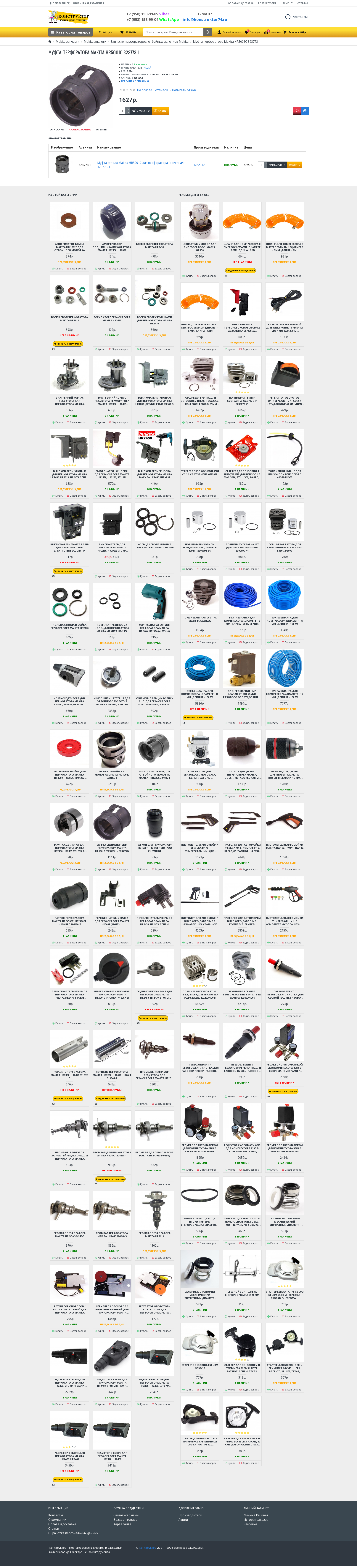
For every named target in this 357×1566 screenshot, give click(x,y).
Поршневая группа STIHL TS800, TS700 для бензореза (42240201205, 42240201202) (199, 994)
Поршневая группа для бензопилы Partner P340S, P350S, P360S (285, 547)
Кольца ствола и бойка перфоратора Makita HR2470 (70, 626)
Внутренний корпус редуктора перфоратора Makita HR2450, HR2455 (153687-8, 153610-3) (112, 401)
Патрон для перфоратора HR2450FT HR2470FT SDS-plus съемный (154, 848)
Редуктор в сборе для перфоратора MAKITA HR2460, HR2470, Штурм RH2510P (154, 1382)
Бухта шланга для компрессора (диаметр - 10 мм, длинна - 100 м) (199, 694)
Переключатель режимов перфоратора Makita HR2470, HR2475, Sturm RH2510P (69, 994)
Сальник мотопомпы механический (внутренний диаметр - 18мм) (284, 1221)
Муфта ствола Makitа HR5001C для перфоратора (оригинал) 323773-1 (140, 165)
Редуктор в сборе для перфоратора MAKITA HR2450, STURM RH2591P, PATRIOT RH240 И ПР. (112, 1382)
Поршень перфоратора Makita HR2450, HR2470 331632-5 (70, 1075)
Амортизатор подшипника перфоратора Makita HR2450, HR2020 (112, 247)
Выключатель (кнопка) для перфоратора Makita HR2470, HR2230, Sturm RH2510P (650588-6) (111, 474)
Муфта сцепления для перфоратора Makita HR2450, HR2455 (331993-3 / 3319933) (69, 848)
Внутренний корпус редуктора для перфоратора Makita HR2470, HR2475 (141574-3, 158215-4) (69, 401)
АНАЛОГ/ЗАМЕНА (80, 129)
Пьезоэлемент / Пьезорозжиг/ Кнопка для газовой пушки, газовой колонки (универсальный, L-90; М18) (242, 1068)
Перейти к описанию (135, 81)
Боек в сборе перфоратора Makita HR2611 (112, 319)
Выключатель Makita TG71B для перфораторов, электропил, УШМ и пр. (69, 547)
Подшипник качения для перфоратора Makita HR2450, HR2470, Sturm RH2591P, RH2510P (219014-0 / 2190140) (154, 994)
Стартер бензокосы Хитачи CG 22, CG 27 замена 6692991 (200, 473)
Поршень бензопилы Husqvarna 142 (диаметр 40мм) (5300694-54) (200, 547)
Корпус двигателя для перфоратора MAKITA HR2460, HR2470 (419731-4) (155, 628)
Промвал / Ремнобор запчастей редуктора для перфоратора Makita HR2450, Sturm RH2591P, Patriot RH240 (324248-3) (69, 1155)
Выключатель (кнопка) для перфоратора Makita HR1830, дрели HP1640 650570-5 (154, 401)
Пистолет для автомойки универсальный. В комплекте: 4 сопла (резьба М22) (285, 921)
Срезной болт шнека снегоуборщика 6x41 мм (242, 1293)
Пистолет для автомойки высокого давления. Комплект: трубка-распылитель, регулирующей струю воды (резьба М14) (242, 921)
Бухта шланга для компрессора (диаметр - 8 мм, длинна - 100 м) (285, 621)
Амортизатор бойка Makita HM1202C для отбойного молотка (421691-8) (69, 247)
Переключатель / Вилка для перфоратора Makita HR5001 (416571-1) (111, 921)
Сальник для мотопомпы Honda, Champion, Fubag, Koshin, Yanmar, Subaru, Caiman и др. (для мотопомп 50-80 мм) (242, 1221)
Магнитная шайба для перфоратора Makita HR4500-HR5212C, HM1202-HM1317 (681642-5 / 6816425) (69, 774)
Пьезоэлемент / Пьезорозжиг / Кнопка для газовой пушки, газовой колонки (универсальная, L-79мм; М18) (200, 1068)
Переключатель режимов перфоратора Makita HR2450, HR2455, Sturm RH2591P (154, 921)
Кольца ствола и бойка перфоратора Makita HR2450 (154, 546)
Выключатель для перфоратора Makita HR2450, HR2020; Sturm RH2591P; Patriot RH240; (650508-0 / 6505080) (112, 547)
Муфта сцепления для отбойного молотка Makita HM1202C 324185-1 (154, 774)
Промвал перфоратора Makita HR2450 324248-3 (70, 1235)
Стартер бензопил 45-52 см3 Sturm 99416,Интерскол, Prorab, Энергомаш (284, 1295)
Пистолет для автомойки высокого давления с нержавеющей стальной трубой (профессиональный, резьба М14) (199, 921)
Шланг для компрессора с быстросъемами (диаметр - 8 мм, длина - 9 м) (284, 247)
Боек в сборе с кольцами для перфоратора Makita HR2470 (154, 320)
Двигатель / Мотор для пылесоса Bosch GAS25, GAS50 (199, 247)
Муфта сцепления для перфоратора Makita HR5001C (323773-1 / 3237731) (112, 848)
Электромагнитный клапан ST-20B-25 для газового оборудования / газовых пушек (242, 694)
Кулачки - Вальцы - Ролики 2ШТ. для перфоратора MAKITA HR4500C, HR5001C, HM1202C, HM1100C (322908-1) (154, 701)
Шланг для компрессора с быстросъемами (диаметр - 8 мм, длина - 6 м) (242, 247)
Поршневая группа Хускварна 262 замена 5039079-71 (242, 401)
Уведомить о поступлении (68, 343)
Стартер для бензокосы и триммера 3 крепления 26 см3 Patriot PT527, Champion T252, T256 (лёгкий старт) (200, 1441)
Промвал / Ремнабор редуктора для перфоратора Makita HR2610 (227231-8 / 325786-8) (154, 1075)
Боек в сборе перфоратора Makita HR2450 (154, 245)
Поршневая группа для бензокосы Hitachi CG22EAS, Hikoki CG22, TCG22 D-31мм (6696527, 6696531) (200, 401)
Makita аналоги (95, 42)
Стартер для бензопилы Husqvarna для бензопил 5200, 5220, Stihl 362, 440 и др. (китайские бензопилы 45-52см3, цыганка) (242, 474)
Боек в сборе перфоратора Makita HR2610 (69, 319)
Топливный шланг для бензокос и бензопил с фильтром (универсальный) (284, 474)
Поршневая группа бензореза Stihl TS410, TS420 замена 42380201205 (242, 994)
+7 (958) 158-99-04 (152, 19)
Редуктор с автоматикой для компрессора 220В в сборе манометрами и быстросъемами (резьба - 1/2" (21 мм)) (285, 1068)
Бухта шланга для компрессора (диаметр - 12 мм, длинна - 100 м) (284, 694)
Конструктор (147, 1547)
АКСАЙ (147, 67)
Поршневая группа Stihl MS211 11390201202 (200, 619)
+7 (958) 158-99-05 (147, 13)
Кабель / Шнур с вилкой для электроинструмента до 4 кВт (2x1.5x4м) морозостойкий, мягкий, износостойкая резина (284, 327)
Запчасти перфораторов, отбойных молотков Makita (150, 42)
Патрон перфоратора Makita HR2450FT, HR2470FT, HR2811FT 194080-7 (69, 921)
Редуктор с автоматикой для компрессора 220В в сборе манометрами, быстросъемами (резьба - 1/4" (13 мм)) (200, 1148)
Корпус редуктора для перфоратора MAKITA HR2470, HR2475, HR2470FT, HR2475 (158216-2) (70, 701)
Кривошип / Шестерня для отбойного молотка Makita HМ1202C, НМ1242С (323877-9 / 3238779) (112, 701)
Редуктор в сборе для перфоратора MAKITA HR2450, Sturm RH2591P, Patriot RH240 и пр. (69, 1382)
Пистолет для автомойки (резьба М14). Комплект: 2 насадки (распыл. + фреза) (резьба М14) (242, 848)
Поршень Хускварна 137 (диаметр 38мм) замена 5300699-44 (242, 547)
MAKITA (199, 165)
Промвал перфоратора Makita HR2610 (155, 1235)
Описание (57, 129)
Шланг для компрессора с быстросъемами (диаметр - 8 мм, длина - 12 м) (199, 327)
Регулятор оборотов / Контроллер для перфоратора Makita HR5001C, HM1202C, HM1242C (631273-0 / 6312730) (154, 1309)
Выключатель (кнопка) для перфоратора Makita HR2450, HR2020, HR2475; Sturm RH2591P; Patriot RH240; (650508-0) (69, 474)
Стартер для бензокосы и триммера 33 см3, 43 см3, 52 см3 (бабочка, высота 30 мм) (242, 1441)
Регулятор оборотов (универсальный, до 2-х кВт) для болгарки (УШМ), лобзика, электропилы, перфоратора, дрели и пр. (285, 401)
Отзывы (101, 129)
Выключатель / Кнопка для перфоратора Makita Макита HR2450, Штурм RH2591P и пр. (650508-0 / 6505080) (154, 474)
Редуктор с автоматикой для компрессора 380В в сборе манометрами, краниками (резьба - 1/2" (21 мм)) (284, 1148)
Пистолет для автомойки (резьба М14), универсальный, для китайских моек (199, 848)
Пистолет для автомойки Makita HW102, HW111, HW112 (284, 846)
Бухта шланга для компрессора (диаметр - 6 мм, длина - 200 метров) (242, 621)
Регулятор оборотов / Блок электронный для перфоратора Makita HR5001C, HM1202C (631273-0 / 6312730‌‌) (69, 1309)
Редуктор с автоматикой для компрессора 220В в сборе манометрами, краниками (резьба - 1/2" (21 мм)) (242, 1148)
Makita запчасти (67, 42)
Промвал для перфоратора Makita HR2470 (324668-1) (112, 1154)
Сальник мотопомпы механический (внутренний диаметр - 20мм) (200, 1295)
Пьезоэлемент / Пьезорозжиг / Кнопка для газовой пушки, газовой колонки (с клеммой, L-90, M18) (285, 994)
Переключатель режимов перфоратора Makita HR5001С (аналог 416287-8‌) (112, 994)
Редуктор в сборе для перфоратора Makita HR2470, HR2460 (69, 1456)
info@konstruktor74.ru (205, 19)
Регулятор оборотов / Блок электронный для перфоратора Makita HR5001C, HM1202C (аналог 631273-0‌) (112, 1309)
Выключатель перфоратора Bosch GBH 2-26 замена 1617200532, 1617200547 (242, 327)
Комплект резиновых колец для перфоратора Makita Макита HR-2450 (112, 628)
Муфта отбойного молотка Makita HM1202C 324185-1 (112, 774)
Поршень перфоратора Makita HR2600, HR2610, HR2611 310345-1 (112, 1075)
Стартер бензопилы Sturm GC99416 (199, 1366)
